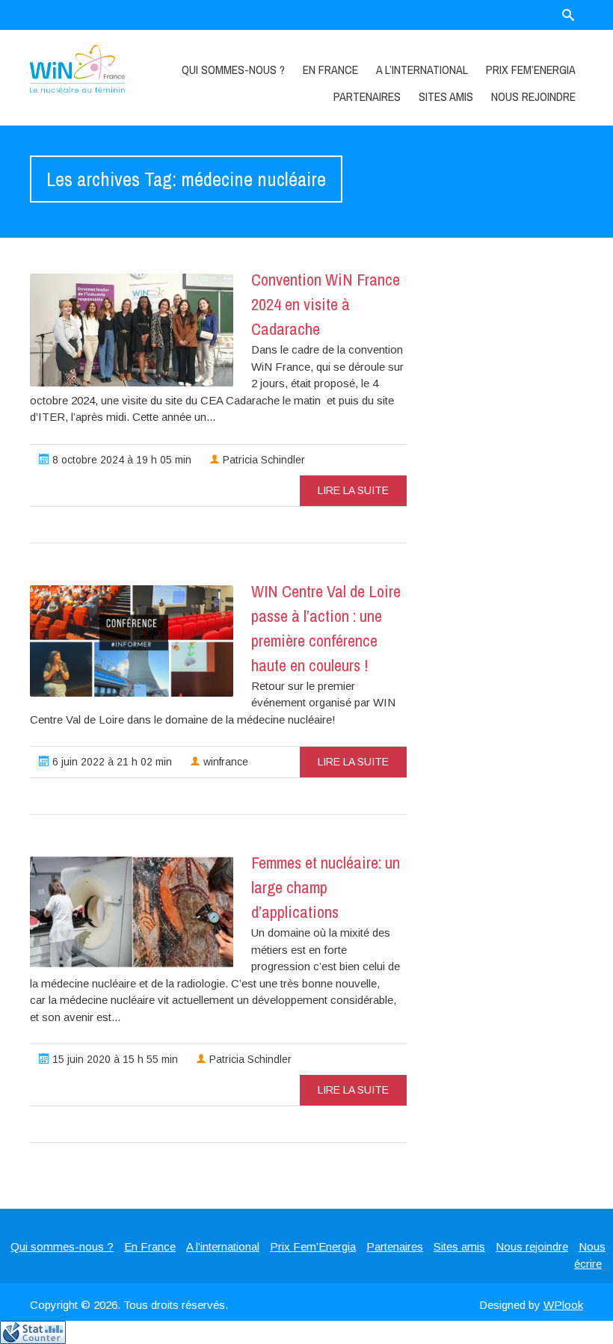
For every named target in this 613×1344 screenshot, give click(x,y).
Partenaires (367, 96)
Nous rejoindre (533, 96)
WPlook (563, 1304)
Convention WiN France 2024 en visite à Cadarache (325, 304)
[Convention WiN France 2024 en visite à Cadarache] (131, 330)
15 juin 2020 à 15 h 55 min (113, 1059)
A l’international (422, 69)
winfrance (224, 762)
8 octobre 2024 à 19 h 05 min (120, 460)
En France (330, 69)
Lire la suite (353, 490)
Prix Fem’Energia (531, 69)
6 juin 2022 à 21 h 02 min (110, 762)
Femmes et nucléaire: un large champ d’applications (325, 887)
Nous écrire (590, 1255)
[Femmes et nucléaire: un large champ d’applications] (131, 913)
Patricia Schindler (262, 460)
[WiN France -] (77, 69)
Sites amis (446, 96)
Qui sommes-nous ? (233, 69)
